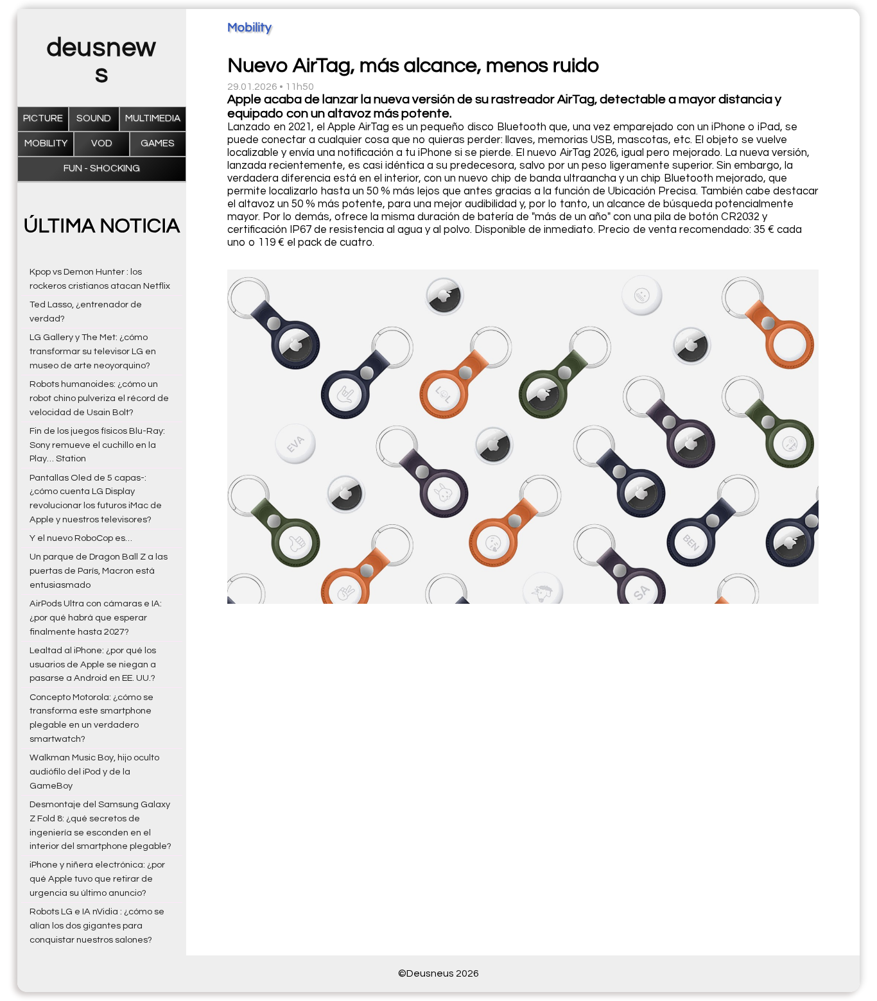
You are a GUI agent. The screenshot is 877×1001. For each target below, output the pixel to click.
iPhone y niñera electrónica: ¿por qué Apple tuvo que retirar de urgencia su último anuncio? (97, 879)
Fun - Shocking (102, 168)
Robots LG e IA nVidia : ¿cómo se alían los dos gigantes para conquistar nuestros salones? (97, 926)
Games (158, 143)
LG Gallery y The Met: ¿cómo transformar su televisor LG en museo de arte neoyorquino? (93, 351)
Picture (43, 118)
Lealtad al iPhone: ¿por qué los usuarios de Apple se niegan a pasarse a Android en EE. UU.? (93, 664)
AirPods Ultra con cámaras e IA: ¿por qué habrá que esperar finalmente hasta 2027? (96, 618)
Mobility (45, 143)
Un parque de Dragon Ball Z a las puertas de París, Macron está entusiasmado (99, 571)
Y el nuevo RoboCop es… (81, 538)
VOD (101, 143)
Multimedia (152, 118)
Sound (93, 118)
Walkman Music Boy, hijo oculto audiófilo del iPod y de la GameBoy (94, 772)
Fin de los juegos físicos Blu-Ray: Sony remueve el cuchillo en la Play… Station (97, 445)
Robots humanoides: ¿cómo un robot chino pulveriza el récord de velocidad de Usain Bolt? (99, 398)
